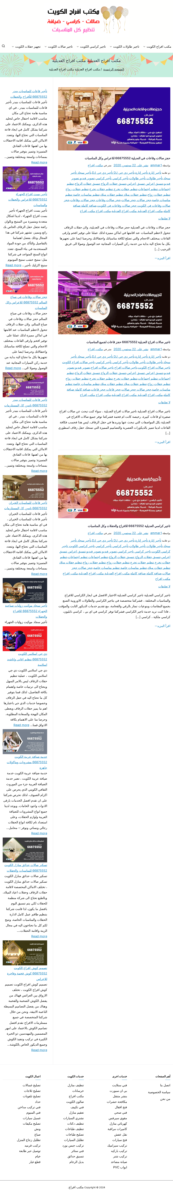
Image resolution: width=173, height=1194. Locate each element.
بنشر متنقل (120, 1096)
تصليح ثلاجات (32, 1091)
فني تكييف (77, 1107)
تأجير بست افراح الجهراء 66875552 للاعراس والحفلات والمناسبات (27, 199)
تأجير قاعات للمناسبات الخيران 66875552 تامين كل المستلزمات (25, 505)
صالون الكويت (75, 1101)
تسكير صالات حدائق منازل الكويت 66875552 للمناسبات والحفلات (25, 867)
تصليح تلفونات (32, 1096)
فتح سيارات (119, 1140)
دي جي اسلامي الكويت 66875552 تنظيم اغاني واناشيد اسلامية (27, 659)
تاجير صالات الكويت (60, 46)
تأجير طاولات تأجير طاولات (146, 178)
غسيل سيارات (32, 1118)
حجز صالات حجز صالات (136, 200)
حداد (38, 1101)
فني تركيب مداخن (29, 1107)
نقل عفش (120, 1134)
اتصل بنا (165, 1085)
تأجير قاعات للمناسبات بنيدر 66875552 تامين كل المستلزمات (25, 402)
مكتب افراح (95, 165)
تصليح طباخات (75, 1134)
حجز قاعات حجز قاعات (106, 389)
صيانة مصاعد (119, 1162)
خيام (38, 1156)
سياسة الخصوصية (159, 1092)
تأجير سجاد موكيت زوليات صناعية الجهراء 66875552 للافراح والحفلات (26, 611)
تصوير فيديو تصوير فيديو (101, 551)
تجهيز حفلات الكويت (28, 46)
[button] (145, 46)
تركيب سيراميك (117, 1145)
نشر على (131, 165)
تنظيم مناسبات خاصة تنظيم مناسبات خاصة (120, 568)
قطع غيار (35, 1162)
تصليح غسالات (32, 1085)
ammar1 (156, 165)
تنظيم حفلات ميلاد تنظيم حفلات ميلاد (123, 194)
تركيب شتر (120, 1156)
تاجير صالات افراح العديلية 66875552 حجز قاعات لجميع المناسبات (128, 342)
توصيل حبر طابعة (30, 1151)
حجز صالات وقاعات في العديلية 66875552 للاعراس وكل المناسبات (127, 158)
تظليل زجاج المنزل (29, 1140)
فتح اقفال (121, 1107)
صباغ (37, 1134)
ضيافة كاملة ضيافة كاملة (146, 573)
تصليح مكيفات (32, 1123)
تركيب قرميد (32, 1145)
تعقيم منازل (76, 1112)
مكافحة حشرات (117, 1101)
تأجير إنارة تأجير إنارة (148, 172)
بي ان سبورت (118, 1091)
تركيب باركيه (119, 1151)
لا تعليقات (164, 218)
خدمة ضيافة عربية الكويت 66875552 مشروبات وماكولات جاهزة (27, 762)
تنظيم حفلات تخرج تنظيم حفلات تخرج (113, 189)
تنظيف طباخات (74, 1129)
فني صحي (120, 1112)
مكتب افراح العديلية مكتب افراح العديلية (137, 211)
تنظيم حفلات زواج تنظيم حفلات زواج (106, 562)
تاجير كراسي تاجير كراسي (134, 551)
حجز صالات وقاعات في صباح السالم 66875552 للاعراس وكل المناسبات (26, 302)
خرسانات (78, 1091)
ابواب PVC (120, 1167)
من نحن (165, 1099)
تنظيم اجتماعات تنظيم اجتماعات (88, 557)
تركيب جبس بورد (73, 1145)
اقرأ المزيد (163, 258)
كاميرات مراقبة (117, 1129)
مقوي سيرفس (118, 1118)
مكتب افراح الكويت (159, 46)
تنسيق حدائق (76, 1156)
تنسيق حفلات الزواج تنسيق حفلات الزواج (100, 183)
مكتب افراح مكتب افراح (95, 211)
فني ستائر (77, 1151)
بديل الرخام (76, 1162)
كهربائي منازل (118, 1123)
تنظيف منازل (76, 1085)
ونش (37, 1129)
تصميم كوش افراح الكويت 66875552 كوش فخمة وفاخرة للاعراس (27, 973)
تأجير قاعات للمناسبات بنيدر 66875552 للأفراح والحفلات (28, 93)
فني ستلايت (119, 1085)
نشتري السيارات (73, 1118)
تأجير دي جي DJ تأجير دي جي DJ (113, 172)
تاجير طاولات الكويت (126, 46)
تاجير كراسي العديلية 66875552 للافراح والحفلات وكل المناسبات (129, 526)
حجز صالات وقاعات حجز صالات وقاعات (95, 200)
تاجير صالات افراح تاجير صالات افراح (114, 367)
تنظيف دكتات (75, 1123)
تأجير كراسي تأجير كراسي (112, 178)
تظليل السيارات (74, 1140)
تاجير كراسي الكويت (93, 46)
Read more (39, 162)
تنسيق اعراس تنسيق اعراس (145, 183)
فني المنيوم (33, 1112)
